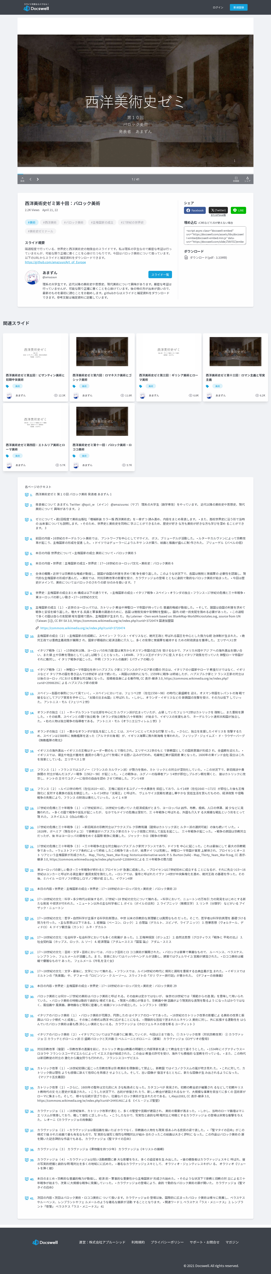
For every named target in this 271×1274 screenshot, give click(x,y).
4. (31, 539)
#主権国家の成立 (102, 222)
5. (31, 553)
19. (32, 808)
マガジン (232, 1242)
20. (32, 827)
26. (32, 938)
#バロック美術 (74, 222)
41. (32, 1198)
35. (32, 1088)
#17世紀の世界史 (132, 222)
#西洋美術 (50, 222)
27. (32, 952)
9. (31, 608)
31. (32, 1016)
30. (32, 997)
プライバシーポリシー (167, 1242)
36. (32, 1111)
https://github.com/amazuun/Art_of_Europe (55, 262)
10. (32, 636)
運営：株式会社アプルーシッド (102, 1242)
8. (31, 593)
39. (32, 1160)
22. (32, 870)
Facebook (198, 210)
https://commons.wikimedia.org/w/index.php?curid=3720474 (82, 628)
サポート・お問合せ (205, 1242)
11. (32, 651)
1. (31, 495)
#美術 (32, 222)
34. (32, 1069)
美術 (17, 386)
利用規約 (138, 1242)
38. (32, 1150)
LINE (241, 210)
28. (32, 972)
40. (32, 1179)
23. (32, 889)
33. (32, 1049)
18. (32, 789)
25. (32, 919)
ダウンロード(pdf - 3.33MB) (208, 257)
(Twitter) (220, 210)
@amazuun (50, 277)
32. (32, 1035)
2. (31, 505)
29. (32, 986)
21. (32, 846)
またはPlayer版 (218, 214)
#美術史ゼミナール (40, 231)
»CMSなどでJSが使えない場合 (215, 222)
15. (32, 732)
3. (31, 520)
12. (32, 670)
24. (32, 899)
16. (32, 751)
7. (31, 574)
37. (32, 1130)
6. (31, 564)
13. (32, 694)
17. (32, 770)
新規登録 (239, 7)
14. (32, 713)
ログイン (218, 7)
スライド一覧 (160, 274)
